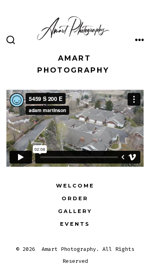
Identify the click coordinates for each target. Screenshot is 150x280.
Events (75, 224)
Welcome (75, 186)
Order (75, 198)
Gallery (75, 211)
